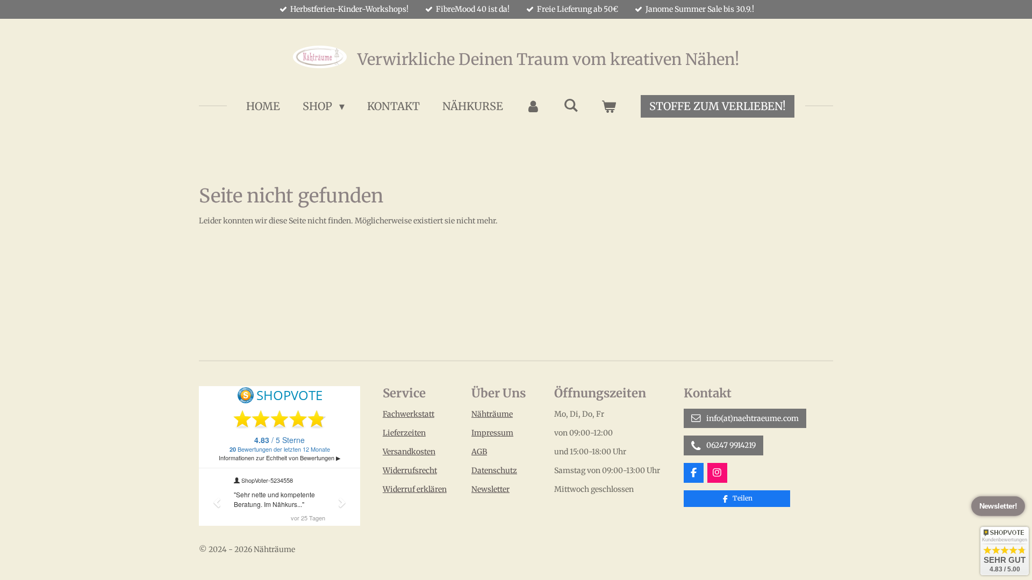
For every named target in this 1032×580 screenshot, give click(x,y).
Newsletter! (998, 506)
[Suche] (571, 105)
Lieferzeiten (404, 433)
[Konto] (533, 106)
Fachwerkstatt (408, 414)
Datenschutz (494, 470)
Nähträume (492, 414)
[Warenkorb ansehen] (608, 106)
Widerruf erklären (415, 489)
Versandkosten (409, 451)
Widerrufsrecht (410, 470)
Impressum (492, 433)
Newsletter (490, 489)
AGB (479, 451)
